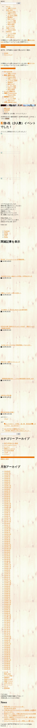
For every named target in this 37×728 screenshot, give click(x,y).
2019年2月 (7, 597)
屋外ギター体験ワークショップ (10, 362)
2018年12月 (7, 600)
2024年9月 (7, 509)
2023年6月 (7, 527)
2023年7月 (7, 525)
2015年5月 (7, 651)
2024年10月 (7, 507)
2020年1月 (7, 579)
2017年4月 (7, 629)
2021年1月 (7, 563)
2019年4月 (7, 593)
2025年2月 (7, 500)
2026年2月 (7, 482)
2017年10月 (7, 618)
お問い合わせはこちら (8, 68)
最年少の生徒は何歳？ (7, 412)
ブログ (7, 118)
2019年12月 (7, 581)
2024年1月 (7, 516)
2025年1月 (7, 502)
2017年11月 (7, 617)
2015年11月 (7, 643)
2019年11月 (7, 582)
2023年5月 (7, 529)
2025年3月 (7, 498)
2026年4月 (7, 478)
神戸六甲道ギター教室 (11, 443)
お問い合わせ (10, 37)
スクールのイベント (10, 445)
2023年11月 (7, 520)
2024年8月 (7, 511)
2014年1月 (7, 669)
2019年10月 (7, 584)
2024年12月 (7, 503)
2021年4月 (7, 557)
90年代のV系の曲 (6, 395)
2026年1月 (7, 484)
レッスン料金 (10, 26)
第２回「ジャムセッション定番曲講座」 (13, 259)
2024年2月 (7, 514)
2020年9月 (7, 570)
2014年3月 (7, 667)
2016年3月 (7, 640)
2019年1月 (7, 599)
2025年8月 (7, 489)
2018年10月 (7, 604)
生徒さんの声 (12, 22)
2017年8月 (7, 622)
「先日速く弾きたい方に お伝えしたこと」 (17, 430)
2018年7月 (7, 609)
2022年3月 (7, 539)
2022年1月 (7, 543)
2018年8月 (7, 608)
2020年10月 (7, 568)
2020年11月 (7, 566)
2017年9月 (7, 620)
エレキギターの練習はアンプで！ (14, 429)
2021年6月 (7, 555)
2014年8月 (7, 663)
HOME (6, 53)
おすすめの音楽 (9, 450)
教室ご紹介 (9, 10)
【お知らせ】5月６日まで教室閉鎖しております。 (16, 345)
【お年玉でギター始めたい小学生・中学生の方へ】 (16, 276)
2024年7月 (7, 512)
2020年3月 (7, 575)
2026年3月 (7, 480)
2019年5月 (7, 591)
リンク (6, 686)
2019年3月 (7, 595)
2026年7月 (7, 473)
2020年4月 (7, 573)
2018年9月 (7, 606)
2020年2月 (7, 577)
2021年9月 (7, 550)
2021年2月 (7, 561)
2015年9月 (7, 645)
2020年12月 (7, 564)
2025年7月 (7, 491)
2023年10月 (7, 521)
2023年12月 (7, 518)
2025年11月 (7, 485)
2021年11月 (7, 546)
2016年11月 (7, 638)
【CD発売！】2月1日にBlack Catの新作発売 (14, 309)
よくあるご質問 (12, 15)
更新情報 (7, 688)
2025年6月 (7, 493)
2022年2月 (7, 541)
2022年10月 (7, 534)
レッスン (7, 447)
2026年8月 (7, 471)
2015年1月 (7, 658)
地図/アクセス (12, 8)
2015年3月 (7, 654)
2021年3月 (7, 559)
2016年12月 (7, 636)
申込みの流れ (12, 12)
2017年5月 (7, 627)
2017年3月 (7, 631)
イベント (7, 454)
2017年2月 (7, 633)
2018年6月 (7, 611)
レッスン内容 (12, 21)
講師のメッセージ (9, 448)
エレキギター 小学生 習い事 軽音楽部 (19, 424)
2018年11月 (7, 602)
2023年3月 (7, 530)
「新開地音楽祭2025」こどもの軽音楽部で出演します (17, 378)
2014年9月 (7, 661)
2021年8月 (7, 552)
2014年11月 (7, 660)
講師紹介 (10, 17)
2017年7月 (7, 624)
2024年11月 (7, 505)
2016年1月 (7, 642)
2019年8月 (7, 588)
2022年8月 (7, 536)
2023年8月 (7, 523)
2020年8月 (7, 572)
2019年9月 (7, 586)
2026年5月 (7, 476)
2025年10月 (7, 487)
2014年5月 (7, 665)
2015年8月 (7, 647)
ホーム (8, 6)
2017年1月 (7, 635)
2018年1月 (7, 613)
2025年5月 (7, 494)
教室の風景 (11, 24)
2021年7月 (7, 554)
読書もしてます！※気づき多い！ (11, 293)
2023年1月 (7, 532)
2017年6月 (7, 626)
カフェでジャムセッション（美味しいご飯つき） (19, 721)
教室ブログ (11, 19)
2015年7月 (7, 649)
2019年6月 (7, 590)
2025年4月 (7, 496)
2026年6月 (7, 475)
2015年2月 (7, 656)
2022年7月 (7, 537)
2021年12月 (7, 545)
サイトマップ (8, 55)
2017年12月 (7, 615)
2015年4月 (7, 652)
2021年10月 (7, 548)
